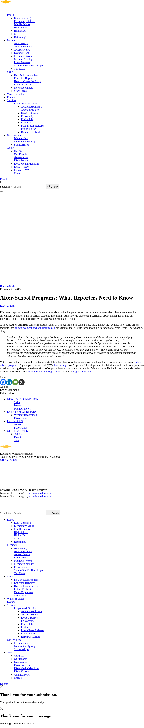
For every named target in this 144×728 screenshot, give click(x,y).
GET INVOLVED (17, 430)
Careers (18, 173)
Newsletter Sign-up (24, 141)
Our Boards (20, 154)
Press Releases (22, 62)
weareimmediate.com (40, 492)
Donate (4, 179)
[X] (21, 382)
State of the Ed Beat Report (29, 65)
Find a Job (27, 119)
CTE (16, 33)
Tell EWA (19, 68)
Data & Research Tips (26, 75)
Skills (10, 71)
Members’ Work (23, 56)
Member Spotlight (24, 59)
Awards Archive (30, 109)
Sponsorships (21, 144)
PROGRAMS (15, 421)
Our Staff (19, 150)
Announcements (23, 46)
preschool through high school (44, 371)
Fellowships (27, 116)
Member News (22, 408)
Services (11, 100)
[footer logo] (16, 450)
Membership (21, 138)
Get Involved (14, 135)
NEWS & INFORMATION (22, 399)
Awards (18, 424)
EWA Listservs (29, 112)
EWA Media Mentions (26, 163)
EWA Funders (22, 160)
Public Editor (28, 128)
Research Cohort (30, 131)
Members (12, 40)
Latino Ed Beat (22, 84)
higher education (82, 371)
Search (54, 187)
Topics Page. (61, 365)
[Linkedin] (9, 382)
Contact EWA (22, 169)
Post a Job (26, 122)
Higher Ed (20, 30)
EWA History (21, 166)
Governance (21, 157)
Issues (10, 14)
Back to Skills (7, 286)
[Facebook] (3, 382)
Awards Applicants (31, 106)
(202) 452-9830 (8, 459)
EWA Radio (20, 418)
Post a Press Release (32, 125)
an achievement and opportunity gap (35, 327)
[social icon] (3, 466)
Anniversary (21, 43)
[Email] (15, 382)
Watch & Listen (15, 93)
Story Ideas (20, 90)
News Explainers (23, 87)
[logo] (16, 8)
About (10, 147)
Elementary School (24, 21)
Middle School (22, 24)
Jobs (16, 440)
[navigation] (1, 191)
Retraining (20, 37)
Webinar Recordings (25, 414)
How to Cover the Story (27, 81)
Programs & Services (25, 103)
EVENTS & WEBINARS (22, 411)
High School (21, 27)
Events (11, 97)
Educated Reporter (24, 78)
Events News (21, 52)
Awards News (22, 49)
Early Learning (22, 18)
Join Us (18, 433)
